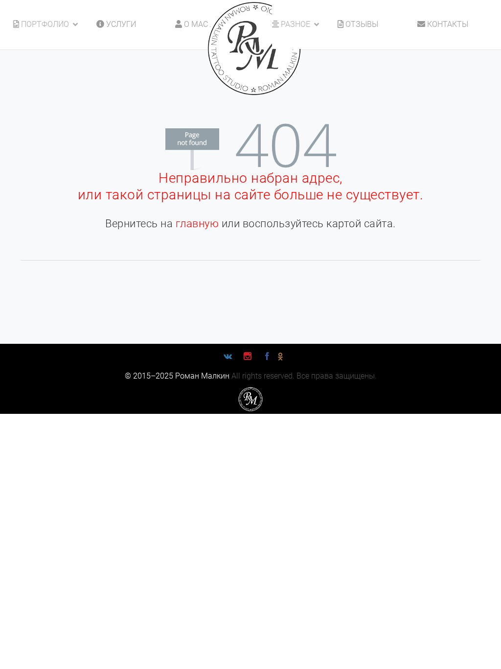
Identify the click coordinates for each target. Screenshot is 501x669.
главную (197, 223)
